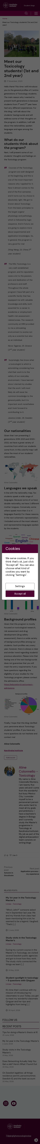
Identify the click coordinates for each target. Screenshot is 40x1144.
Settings (20, 586)
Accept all (20, 593)
